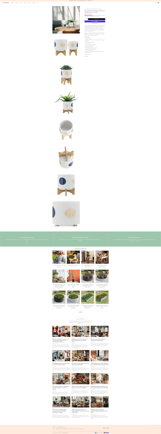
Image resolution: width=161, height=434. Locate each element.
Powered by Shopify (65, 432)
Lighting (12, 2)
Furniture (16, 2)
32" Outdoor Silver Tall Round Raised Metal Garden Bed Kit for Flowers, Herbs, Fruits (73, 306)
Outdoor (25, 2)
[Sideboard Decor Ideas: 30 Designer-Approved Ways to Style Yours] (100, 402)
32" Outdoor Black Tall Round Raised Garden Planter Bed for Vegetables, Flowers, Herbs (59, 306)
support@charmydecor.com (82, 0)
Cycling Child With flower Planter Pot (73, 265)
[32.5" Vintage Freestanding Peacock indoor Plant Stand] (87, 257)
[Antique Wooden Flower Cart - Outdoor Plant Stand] (102, 257)
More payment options (95, 23)
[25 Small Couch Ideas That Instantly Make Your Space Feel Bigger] (80, 378)
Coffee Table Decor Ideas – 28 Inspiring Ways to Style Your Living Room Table (80, 411)
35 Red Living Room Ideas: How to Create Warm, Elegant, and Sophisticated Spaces (60, 340)
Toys (38, 2)
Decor (21, 2)
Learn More (80, 240)
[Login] (154, 3)
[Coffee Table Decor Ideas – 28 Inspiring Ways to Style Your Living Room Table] (80, 402)
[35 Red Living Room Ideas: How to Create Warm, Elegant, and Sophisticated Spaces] (61, 331)
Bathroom (34, 2)
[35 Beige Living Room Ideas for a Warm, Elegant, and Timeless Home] (80, 331)
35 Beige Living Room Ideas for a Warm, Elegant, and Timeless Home (80, 340)
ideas (72, 408)
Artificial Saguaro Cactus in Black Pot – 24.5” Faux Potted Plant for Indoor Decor (73, 285)
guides (53, 408)
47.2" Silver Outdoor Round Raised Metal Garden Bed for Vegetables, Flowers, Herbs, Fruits (102, 285)
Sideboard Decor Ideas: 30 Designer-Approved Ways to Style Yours (99, 411)
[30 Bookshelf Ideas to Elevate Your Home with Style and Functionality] (100, 378)
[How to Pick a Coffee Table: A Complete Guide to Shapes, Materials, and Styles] (61, 402)
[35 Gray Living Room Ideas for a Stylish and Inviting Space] (100, 331)
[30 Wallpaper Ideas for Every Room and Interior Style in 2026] (61, 355)
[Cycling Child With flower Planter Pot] (73, 257)
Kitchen (29, 2)
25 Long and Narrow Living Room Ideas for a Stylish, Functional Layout (60, 388)
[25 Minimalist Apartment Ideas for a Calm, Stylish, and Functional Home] (100, 355)
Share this (86, 56)
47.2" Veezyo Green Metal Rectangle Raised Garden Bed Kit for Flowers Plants (102, 306)
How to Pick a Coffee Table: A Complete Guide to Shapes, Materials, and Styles (59, 411)
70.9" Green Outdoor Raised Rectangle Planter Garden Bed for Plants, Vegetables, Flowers (87, 306)
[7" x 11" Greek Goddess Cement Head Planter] (59, 257)
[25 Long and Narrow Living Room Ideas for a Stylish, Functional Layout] (61, 378)
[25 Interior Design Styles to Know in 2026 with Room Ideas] (80, 355)
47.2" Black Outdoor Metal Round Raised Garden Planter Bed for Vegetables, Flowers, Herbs (87, 285)
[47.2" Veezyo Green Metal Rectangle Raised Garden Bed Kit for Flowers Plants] (102, 297)
